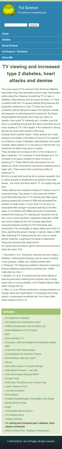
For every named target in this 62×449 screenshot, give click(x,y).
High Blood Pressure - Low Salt (21, 370)
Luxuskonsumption (15, 390)
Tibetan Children (13, 419)
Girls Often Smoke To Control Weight (24, 366)
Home (5, 33)
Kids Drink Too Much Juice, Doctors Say (25, 382)
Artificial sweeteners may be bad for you (25, 326)
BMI (7, 334)
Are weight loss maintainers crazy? (23, 322)
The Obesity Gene (14, 414)
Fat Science (28, 7)
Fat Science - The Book (15, 51)
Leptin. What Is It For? (16, 386)
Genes (8, 362)
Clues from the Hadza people (20, 349)
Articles (6, 39)
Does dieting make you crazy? (20, 358)
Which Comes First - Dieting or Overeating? (27, 430)
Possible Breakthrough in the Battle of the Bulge (29, 398)
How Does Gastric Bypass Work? (22, 374)
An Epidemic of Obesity (17, 318)
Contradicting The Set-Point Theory (23, 354)
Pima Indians (12, 394)
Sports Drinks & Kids (15, 402)
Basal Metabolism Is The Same (21, 330)
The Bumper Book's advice (19, 410)
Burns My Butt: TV (14, 338)
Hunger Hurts (12, 378)
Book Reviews (10, 45)
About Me (7, 57)
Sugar (8, 406)
